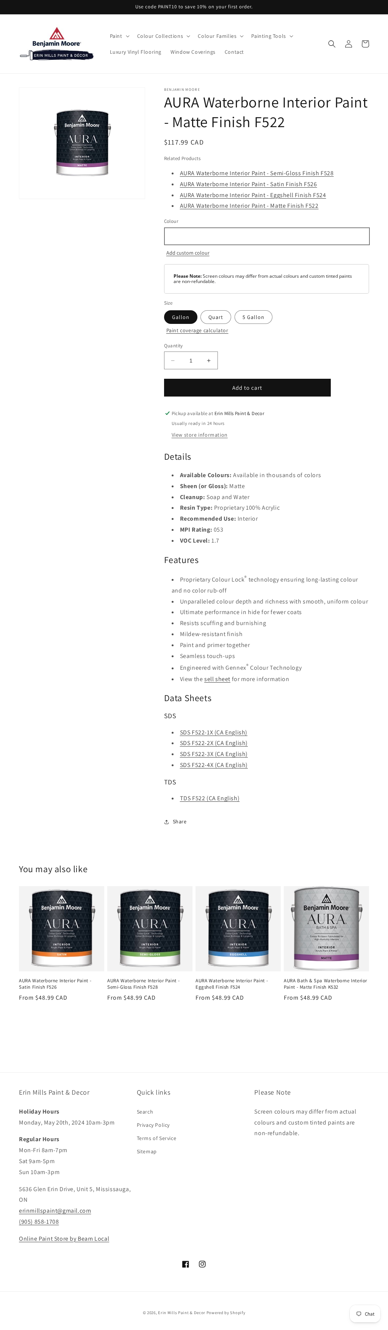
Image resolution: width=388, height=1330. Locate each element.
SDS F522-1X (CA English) (213, 732)
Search (145, 1111)
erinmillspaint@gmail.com (55, 1211)
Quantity (173, 345)
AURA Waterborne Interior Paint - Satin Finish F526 (248, 184)
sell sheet (217, 679)
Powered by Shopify (226, 1312)
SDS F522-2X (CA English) (214, 743)
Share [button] (180, 821)
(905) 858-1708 (39, 1222)
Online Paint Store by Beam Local (64, 1239)
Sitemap (147, 1151)
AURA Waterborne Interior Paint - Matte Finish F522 (249, 206)
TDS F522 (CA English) (210, 798)
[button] (119, 36)
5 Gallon (253, 317)
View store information (200, 434)
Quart (215, 317)
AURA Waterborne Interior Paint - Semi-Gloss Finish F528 (257, 173)
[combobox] (266, 236)
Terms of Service (157, 1138)
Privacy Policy (153, 1125)
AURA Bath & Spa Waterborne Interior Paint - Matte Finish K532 (325, 984)
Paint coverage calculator (197, 330)
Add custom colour (188, 252)
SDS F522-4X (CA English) (214, 765)
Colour (171, 221)
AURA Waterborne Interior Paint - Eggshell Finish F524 (253, 195)
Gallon (180, 317)
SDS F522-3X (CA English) (214, 754)
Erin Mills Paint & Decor (181, 1312)
